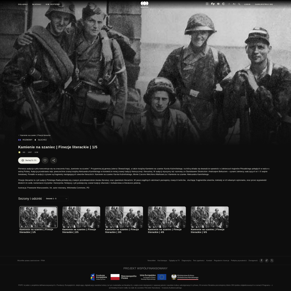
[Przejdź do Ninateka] (144, 4)
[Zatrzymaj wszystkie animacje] (207, 4)
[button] (56, 198)
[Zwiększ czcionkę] (234, 4)
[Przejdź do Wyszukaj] (239, 4)
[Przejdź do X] (272, 261)
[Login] (218, 4)
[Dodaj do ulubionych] (45, 160)
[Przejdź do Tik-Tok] (266, 261)
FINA (43, 260)
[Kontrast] (213, 5)
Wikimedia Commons (76, 188)
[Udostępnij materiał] (53, 160)
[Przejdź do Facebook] (261, 261)
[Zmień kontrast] (223, 4)
